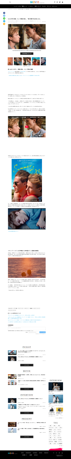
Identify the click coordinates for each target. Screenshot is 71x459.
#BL (54, 431)
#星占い (55, 425)
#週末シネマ (54, 433)
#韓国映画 (55, 441)
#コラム (50, 433)
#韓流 (59, 425)
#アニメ (55, 435)
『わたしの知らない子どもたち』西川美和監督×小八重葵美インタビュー (30, 356)
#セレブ (59, 435)
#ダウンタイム (22, 378)
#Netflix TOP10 (22, 354)
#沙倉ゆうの (22, 408)
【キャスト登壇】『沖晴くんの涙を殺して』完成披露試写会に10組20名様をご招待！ (31, 429)
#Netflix (19, 354)
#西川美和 (19, 360)
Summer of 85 (22, 71)
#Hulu (59, 433)
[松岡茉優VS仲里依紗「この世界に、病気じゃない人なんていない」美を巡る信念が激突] (12, 376)
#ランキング (59, 429)
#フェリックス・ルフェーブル (12, 22)
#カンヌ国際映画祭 (60, 443)
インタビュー (31, 6)
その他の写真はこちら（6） (27, 53)
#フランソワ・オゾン (20, 308)
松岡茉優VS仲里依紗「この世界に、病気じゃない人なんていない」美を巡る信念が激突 (31, 375)
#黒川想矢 (57, 415)
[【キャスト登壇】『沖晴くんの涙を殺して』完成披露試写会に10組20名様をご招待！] (12, 430)
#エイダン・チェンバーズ (37, 308)
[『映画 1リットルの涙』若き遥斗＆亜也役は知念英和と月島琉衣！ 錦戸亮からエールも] (12, 382)
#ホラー (56, 427)
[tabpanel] (26, 61)
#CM (54, 437)
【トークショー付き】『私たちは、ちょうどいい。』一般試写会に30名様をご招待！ (32, 423)
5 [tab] (28, 66)
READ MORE (26, 436)
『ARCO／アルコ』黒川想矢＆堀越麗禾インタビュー (59, 412)
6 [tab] (29, 66)
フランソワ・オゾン (11, 71)
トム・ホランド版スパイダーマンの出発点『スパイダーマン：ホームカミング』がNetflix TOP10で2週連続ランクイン (31, 351)
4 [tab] (27, 66)
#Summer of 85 (10, 308)
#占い (50, 435)
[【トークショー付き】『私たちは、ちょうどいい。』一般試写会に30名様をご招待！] (12, 424)
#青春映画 (31, 308)
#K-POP (55, 443)
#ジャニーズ (50, 439)
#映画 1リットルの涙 (25, 384)
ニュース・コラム (17, 6)
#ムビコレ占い (59, 431)
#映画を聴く (50, 429)
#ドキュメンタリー (51, 427)
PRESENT (46, 452)
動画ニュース (24, 6)
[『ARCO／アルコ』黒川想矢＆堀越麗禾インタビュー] (59, 409)
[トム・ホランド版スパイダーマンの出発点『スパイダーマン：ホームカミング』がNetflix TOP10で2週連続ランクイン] (12, 352)
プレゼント (44, 6)
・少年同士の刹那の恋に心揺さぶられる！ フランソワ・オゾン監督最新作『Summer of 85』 (24, 75)
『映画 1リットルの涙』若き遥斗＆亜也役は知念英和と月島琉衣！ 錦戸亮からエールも (32, 381)
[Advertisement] (26, 14)
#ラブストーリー (27, 308)
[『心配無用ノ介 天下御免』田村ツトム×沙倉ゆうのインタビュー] (12, 406)
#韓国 (50, 437)
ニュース (15, 9)
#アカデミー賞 (59, 437)
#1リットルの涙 (20, 384)
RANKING (35, 452)
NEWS (22, 452)
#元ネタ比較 (59, 439)
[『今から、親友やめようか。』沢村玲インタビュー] (52, 409)
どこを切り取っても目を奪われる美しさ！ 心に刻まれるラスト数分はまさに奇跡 (22, 321)
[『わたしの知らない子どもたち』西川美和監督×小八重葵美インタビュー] (12, 358)
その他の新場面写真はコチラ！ (13, 231)
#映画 (50, 425)
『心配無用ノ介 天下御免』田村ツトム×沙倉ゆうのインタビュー (29, 404)
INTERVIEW (28, 452)
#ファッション (60, 441)
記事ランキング (38, 6)
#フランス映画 (15, 308)
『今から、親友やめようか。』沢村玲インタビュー (52, 412)
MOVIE (40, 452)
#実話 (50, 443)
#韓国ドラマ (50, 431)
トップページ (10, 9)
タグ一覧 (60, 445)
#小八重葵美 (22, 360)
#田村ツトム (19, 408)
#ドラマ (55, 429)
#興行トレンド (55, 439)
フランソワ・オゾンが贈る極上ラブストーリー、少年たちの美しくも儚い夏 (21, 315)
